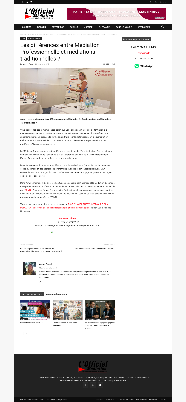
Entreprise (58, 27)
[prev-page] (22, 333)
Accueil (23, 34)
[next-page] (26, 333)
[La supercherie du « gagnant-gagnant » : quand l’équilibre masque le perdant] (100, 310)
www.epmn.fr (144, 53)
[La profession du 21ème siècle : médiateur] (68, 310)
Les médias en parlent (125, 399)
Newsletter (110, 399)
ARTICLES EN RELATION (32, 294)
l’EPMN (27, 190)
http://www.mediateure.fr (48, 268)
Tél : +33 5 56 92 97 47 (67, 222)
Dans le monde (124, 27)
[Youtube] (31, 2)
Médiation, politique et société (97, 319)
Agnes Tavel (28, 64)
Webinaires (144, 27)
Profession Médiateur (45, 34)
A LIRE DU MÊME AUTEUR (57, 294)
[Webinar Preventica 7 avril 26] (35, 310)
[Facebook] (22, 2)
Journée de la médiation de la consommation (94, 248)
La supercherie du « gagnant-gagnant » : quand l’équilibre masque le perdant (100, 325)
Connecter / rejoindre (158, 2)
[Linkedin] (27, 2)
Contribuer (99, 399)
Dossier (41, 27)
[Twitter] (41, 282)
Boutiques (153, 399)
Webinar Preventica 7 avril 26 (31, 323)
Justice (88, 27)
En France (104, 27)
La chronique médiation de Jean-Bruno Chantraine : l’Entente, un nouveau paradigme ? (41, 250)
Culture (26, 27)
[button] (162, 27)
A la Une (24, 319)
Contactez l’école (67, 218)
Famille (74, 27)
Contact (163, 399)
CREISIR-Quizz (141, 399)
